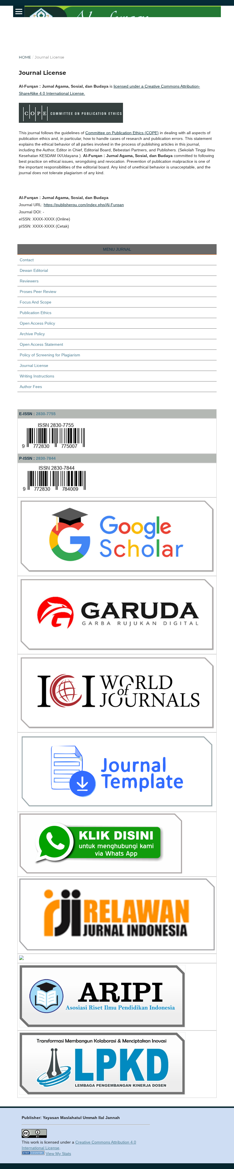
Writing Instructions (37, 376)
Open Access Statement (41, 344)
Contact (27, 260)
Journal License (34, 365)
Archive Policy (32, 334)
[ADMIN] (100, 872)
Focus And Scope (35, 302)
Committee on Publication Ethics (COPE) (122, 132)
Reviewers (29, 281)
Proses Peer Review (38, 291)
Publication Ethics (35, 312)
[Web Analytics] (33, 1153)
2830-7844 (46, 458)
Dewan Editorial (34, 270)
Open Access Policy (37, 323)
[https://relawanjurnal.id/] (117, 949)
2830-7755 (46, 413)
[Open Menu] (19, 11)
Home (25, 57)
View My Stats (58, 1153)
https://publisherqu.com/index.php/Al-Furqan (84, 204)
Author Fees (31, 386)
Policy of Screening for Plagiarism (50, 355)
